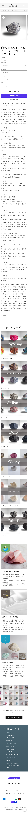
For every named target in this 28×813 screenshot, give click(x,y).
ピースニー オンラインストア (12, 805)
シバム (3, 417)
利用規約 (9, 752)
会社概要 (9, 740)
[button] (3, 5)
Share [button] (4, 315)
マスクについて (5, 10)
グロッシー (4, 476)
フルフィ (4, 535)
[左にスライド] (10, 43)
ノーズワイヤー (4, 76)
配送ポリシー (10, 746)
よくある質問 (10, 737)
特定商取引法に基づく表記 (13, 767)
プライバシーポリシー (13, 754)
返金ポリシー (22, 805)
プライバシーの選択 (12, 763)
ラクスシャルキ (6, 358)
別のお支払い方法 (14, 99)
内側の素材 (3, 62)
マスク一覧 (14, 10)
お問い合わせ (10, 760)
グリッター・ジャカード (8, 506)
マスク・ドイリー (6, 447)
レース (20, 10)
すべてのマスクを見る (14, 717)
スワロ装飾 (3, 69)
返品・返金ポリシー (12, 749)
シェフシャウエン (6, 388)
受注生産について (12, 735)
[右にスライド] (17, 43)
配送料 (5, 59)
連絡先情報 (21, 809)
